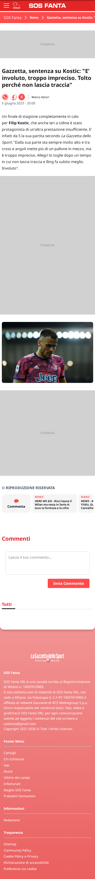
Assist (8, 771)
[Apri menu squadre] (16, 5)
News (34, 17)
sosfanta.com (23, 692)
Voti (6, 765)
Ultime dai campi (17, 777)
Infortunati (12, 784)
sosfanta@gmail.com (20, 723)
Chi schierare (14, 759)
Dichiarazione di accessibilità (26, 862)
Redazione (12, 820)
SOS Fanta (12, 17)
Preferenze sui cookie (20, 869)
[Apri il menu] (6, 5)
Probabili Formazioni (20, 796)
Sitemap (10, 844)
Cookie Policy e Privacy (21, 856)
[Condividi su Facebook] (13, 97)
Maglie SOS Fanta (17, 790)
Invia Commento (68, 583)
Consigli (10, 753)
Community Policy (17, 850)
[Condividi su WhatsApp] (5, 97)
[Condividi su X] (21, 97)
